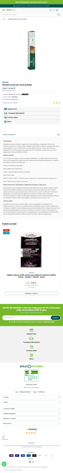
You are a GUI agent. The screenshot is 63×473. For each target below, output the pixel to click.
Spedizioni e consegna (9, 418)
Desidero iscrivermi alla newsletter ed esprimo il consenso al (32, 322)
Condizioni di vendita (9, 408)
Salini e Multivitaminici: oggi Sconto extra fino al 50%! (31, 2)
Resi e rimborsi (7, 423)
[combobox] (31, 15)
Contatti (5, 402)
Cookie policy (13, 470)
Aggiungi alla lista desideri (10, 102)
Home (3, 19)
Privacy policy (6, 470)
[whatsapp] (4, 464)
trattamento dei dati (49, 322)
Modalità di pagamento (9, 413)
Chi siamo (6, 397)
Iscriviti (55, 318)
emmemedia (19, 470)
